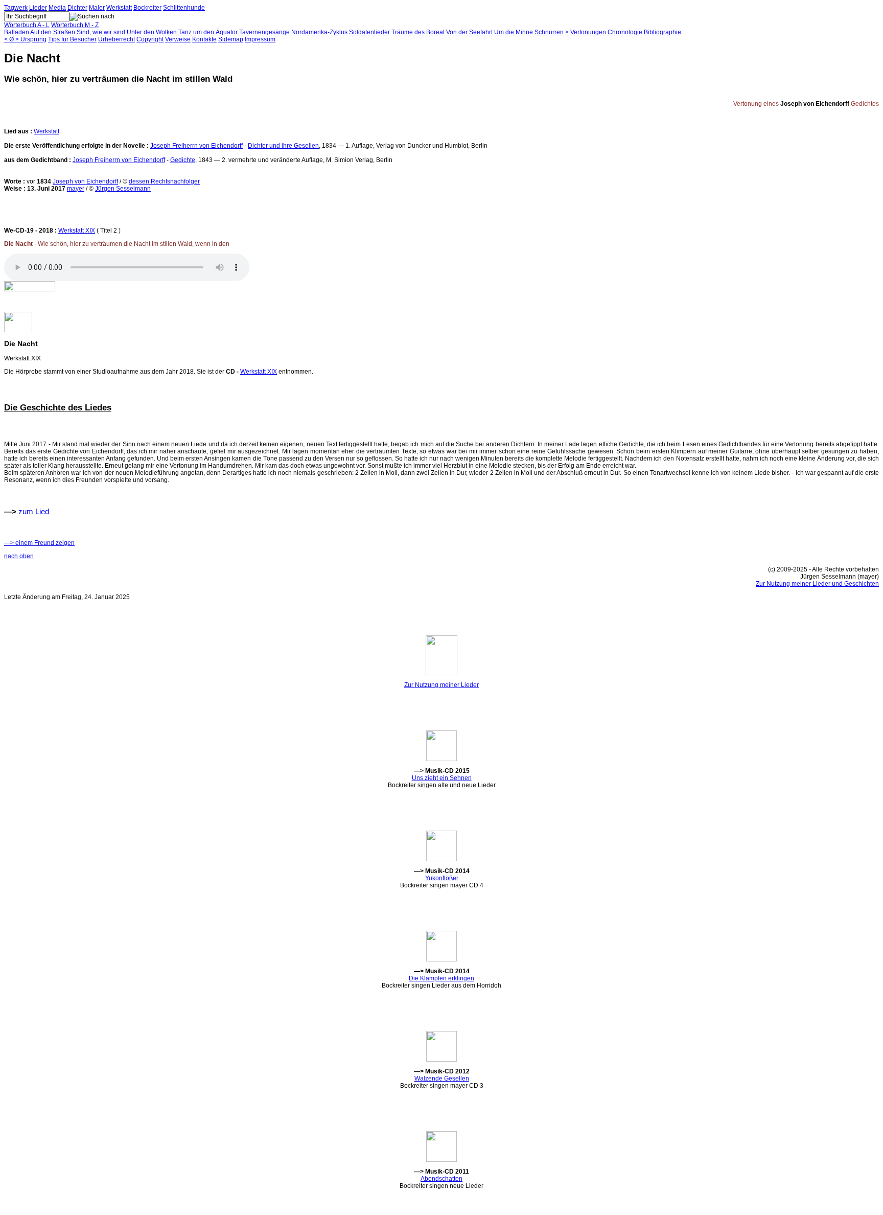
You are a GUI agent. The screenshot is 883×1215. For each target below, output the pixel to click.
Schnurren (549, 32)
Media (57, 7)
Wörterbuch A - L (27, 25)
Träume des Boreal (418, 32)
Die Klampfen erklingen (441, 978)
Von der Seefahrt (469, 32)
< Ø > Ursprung (25, 39)
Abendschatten (441, 1178)
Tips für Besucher (72, 39)
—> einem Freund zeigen (39, 542)
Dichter (77, 7)
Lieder (38, 7)
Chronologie (625, 32)
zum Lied (33, 511)
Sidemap (230, 39)
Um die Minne (513, 32)
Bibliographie (662, 32)
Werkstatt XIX (76, 230)
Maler (97, 7)
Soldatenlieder (369, 32)
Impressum (260, 39)
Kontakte (204, 39)
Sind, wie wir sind (101, 32)
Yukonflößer (441, 878)
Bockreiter (147, 7)
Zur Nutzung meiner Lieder (441, 685)
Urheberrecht (116, 39)
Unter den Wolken (152, 32)
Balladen (16, 32)
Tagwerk (16, 7)
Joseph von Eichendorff (85, 181)
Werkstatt (119, 7)
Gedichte (182, 160)
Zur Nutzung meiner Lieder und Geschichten (817, 583)
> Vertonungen (585, 32)
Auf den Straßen (52, 32)
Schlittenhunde (184, 7)
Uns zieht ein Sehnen (442, 778)
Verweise (178, 39)
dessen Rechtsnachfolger (164, 181)
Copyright (150, 39)
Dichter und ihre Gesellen (283, 145)
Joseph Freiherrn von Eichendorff (196, 145)
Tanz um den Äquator (208, 32)
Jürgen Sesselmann (123, 188)
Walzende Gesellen (441, 1078)
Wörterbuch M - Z (75, 25)
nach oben (19, 556)
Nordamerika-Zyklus (319, 32)
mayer (75, 188)
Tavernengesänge (264, 32)
